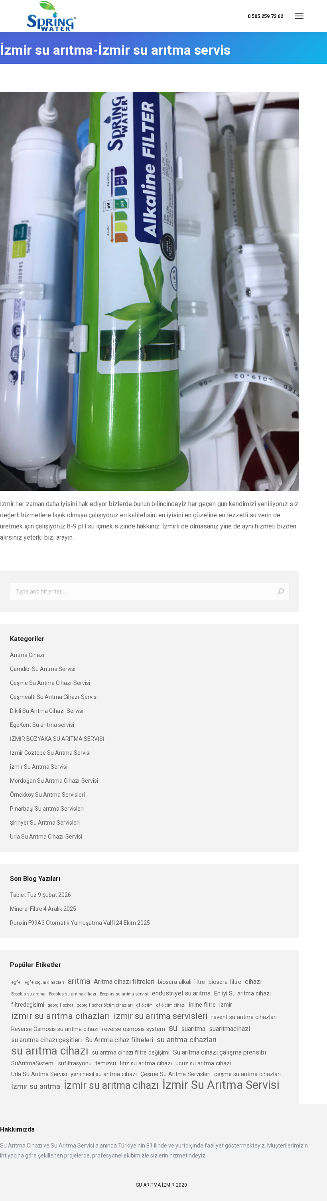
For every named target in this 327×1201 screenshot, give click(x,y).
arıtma (79, 981)
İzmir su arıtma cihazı (111, 1085)
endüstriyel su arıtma (181, 993)
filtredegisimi (27, 1004)
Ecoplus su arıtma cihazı (72, 994)
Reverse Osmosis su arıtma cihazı (54, 1029)
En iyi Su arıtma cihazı (242, 993)
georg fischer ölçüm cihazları (105, 1005)
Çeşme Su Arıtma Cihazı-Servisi (50, 683)
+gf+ (16, 982)
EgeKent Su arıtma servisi (42, 725)
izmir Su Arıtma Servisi (38, 767)
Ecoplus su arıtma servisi (124, 994)
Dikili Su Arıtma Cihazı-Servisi (46, 711)
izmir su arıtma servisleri (161, 1016)
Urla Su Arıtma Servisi (39, 1074)
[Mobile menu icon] (299, 16)
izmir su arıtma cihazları (60, 1016)
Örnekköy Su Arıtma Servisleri (47, 794)
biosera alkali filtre (181, 982)
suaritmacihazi (229, 1029)
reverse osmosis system (133, 1029)
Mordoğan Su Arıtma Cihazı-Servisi (54, 781)
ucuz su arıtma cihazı (203, 1063)
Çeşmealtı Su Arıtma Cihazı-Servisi (54, 697)
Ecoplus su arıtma (28, 994)
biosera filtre (225, 982)
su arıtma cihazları (187, 1039)
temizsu (105, 1063)
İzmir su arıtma (35, 1086)
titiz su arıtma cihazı (146, 1063)
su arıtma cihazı (50, 1051)
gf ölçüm (144, 1005)
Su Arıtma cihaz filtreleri (119, 1040)
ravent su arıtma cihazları (244, 1017)
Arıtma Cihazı (27, 655)
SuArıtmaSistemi (33, 1063)
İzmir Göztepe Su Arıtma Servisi (50, 753)
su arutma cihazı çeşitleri (46, 1040)
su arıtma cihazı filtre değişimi (130, 1052)
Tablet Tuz (23, 895)
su (173, 1028)
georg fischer (60, 1005)
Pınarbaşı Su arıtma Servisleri (47, 808)
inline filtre (202, 1004)
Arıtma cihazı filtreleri (124, 981)
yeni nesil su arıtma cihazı (104, 1074)
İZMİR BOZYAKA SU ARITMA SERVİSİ (57, 739)
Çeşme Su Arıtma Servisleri (175, 1074)
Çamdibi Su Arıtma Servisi (42, 669)
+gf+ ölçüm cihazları (44, 982)
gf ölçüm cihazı (170, 1005)
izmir (225, 1004)
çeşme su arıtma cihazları (247, 1074)
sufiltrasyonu (75, 1063)
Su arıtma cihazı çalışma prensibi (219, 1052)
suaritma (193, 1029)
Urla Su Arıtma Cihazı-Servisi (46, 836)
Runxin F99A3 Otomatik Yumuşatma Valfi (62, 923)
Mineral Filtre (26, 909)
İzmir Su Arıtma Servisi (221, 1085)
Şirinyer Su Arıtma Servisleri (45, 822)
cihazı (253, 981)
